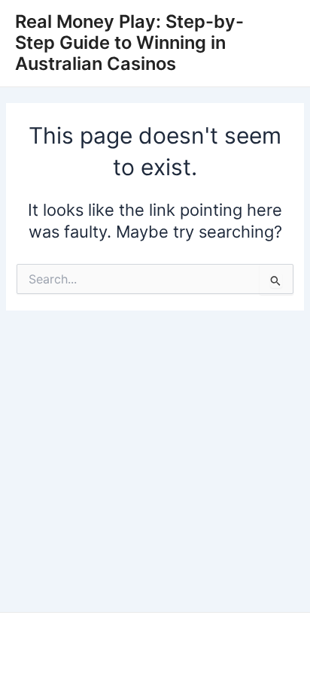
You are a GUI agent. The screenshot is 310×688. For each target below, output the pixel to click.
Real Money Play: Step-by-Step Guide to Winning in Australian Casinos (129, 43)
